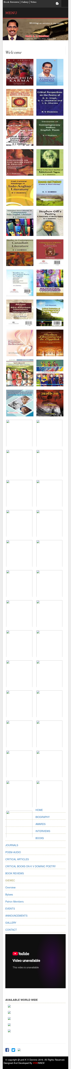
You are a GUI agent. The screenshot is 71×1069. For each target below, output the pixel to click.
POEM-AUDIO (13, 852)
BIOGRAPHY (43, 817)
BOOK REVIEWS (14, 873)
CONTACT (11, 929)
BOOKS (40, 838)
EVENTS (10, 908)
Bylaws (9, 894)
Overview (10, 887)
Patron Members (14, 901)
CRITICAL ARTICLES (17, 859)
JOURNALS (11, 845)
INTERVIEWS (43, 831)
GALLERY (10, 922)
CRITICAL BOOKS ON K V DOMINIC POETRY (30, 866)
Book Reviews (11, 2)
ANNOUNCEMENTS (16, 915)
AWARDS (40, 824)
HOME (39, 810)
